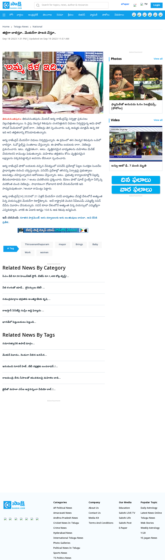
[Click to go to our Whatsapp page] (139, 15)
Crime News (60, 528)
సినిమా (60, 15)
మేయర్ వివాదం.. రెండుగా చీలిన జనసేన (50, 355)
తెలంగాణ (47, 15)
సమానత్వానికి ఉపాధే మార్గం (53, 343)
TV (145, 4)
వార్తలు (20, 15)
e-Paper (123, 528)
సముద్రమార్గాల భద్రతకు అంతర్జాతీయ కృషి (53, 299)
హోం (11, 14)
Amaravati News (62, 513)
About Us (94, 508)
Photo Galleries (61, 543)
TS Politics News (62, 558)
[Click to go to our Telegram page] (32, 519)
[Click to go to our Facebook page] (134, 15)
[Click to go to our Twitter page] (145, 15)
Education (124, 508)
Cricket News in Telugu (66, 523)
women (44, 252)
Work (28, 252)
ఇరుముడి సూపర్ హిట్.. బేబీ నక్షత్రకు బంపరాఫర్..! (53, 366)
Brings (79, 244)
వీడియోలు (119, 15)
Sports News (60, 553)
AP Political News (62, 508)
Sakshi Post (125, 523)
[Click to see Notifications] (134, 5)
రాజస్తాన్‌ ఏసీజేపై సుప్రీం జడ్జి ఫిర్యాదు (52, 310)
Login (156, 5)
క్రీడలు (70, 15)
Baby (95, 244)
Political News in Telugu (66, 548)
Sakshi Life (125, 518)
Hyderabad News (62, 533)
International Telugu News (68, 538)
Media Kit (94, 518)
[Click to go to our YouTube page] (155, 15)
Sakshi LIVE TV (127, 513)
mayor (62, 244)
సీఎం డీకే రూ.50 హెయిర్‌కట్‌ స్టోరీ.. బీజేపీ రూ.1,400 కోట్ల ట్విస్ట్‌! (53, 276)
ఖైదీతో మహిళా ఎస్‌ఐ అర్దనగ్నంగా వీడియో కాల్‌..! (53, 389)
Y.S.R (143, 533)
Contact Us (95, 513)
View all (158, 59)
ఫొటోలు (106, 15)
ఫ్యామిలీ (93, 15)
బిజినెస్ (81, 15)
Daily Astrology (149, 508)
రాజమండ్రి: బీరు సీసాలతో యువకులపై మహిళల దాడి (51, 378)
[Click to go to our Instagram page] (150, 15)
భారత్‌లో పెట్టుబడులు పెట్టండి (53, 322)
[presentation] (113, 82)
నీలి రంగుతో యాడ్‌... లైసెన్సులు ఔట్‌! (53, 288)
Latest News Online (151, 513)
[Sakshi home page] (14, 505)
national (37, 27)
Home (6, 27)
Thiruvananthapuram (37, 244)
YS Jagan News (149, 538)
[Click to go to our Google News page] (161, 15)
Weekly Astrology (150, 528)
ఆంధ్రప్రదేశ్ (33, 15)
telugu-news (21, 27)
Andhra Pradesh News (65, 518)
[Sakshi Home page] (12, 5)
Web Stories (147, 523)
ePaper (125, 4)
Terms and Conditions (101, 523)
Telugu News (148, 518)
